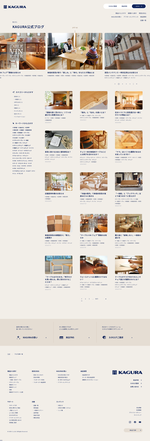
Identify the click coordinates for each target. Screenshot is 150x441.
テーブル (27, 132)
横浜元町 (16, 130)
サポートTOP (13, 405)
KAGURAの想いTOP (63, 375)
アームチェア (25, 148)
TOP (8, 354)
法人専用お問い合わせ (15, 420)
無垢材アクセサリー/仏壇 (16, 392)
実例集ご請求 (12, 422)
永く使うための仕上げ (64, 380)
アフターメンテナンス (64, 382)
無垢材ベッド (12, 387)
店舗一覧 (36, 405)
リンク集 (60, 410)
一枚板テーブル (18, 143)
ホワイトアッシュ (22, 161)
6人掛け (16, 138)
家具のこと (17, 96)
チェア (25, 143)
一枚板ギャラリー (38, 410)
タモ (15, 161)
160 (96, 299)
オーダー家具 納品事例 (88, 377)
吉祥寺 (27, 127)
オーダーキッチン (25, 153)
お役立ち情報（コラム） (64, 408)
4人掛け (28, 135)
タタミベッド (28, 150)
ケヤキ (24, 166)
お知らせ (60, 405)
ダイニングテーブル (19, 135)
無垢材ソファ (12, 385)
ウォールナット (18, 155)
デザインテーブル (14, 382)
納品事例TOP (86, 375)
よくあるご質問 (13, 413)
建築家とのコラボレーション (90, 380)
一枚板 (26, 140)
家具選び (20, 132)
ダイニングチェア (18, 145)
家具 (15, 132)
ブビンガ (20, 173)
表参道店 (36, 408)
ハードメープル (18, 158)
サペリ (31, 161)
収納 (10, 390)
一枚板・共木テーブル (15, 380)
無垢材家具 (29, 130)
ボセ (15, 168)
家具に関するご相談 (14, 408)
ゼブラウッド (21, 168)
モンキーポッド (23, 163)
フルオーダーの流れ (39, 380)
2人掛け (22, 138)
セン (19, 166)
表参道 (15, 127)
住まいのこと (17, 114)
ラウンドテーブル (18, 140)
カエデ (29, 171)
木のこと (16, 105)
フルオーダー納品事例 (40, 382)
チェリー (26, 155)
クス (15, 166)
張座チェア (16, 148)
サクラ (30, 166)
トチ (30, 163)
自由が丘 (21, 127)
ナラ (25, 158)
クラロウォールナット (19, 171)
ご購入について (13, 410)
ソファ (32, 148)
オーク (30, 158)
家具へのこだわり (38, 375)
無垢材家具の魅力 (63, 377)
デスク (15, 150)
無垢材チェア (12, 377)
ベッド (21, 150)
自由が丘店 (37, 415)
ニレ (15, 173)
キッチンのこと (18, 111)
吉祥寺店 (36, 413)
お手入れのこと (18, 102)
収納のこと (17, 108)
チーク (15, 163)
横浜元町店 (37, 418)
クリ (34, 171)
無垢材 (22, 130)
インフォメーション (19, 117)
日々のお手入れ (13, 415)
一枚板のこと (17, 99)
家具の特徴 (37, 377)
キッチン (16, 153)
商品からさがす (13, 375)
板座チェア (28, 145)
